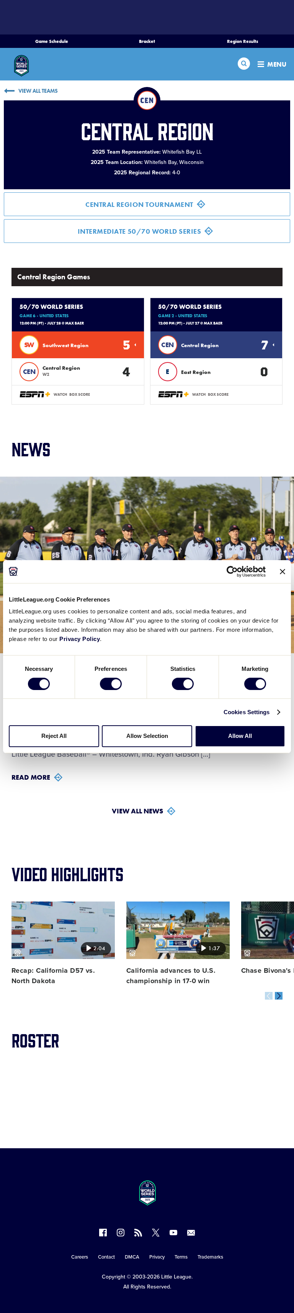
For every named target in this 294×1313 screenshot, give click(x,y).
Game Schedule (51, 41)
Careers (79, 1257)
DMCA (132, 1257)
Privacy (157, 1257)
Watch (60, 394)
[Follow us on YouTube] (173, 1232)
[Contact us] (191, 1232)
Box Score (79, 394)
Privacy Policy (79, 639)
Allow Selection (147, 736)
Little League (176, 1277)
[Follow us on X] (156, 1232)
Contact (106, 1257)
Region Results (242, 41)
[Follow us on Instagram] (120, 1232)
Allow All (240, 736)
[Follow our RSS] (138, 1232)
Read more (30, 777)
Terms (181, 1257)
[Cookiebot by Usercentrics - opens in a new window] (232, 571)
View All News (137, 810)
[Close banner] (282, 571)
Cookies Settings (247, 712)
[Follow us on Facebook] (103, 1232)
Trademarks (210, 1257)
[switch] (111, 684)
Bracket (147, 41)
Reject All (54, 736)
